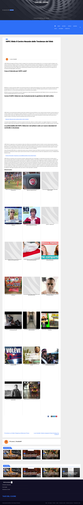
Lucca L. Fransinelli (13, 59)
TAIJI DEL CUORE (41, 2)
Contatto (67, 28)
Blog (56, 28)
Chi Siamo (61, 28)
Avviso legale (4, 487)
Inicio (59, 26)
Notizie (64, 26)
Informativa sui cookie (6, 489)
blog (5, 453)
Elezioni (75, 26)
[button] (80, 27)
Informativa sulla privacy (6, 484)
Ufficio (69, 26)
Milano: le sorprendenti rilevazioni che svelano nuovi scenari (32, 456)
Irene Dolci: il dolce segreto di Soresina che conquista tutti (50, 456)
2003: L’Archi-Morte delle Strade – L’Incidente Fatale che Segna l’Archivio (11, 456)
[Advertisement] (41, 10)
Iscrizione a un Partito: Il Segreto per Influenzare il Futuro (17, 433)
